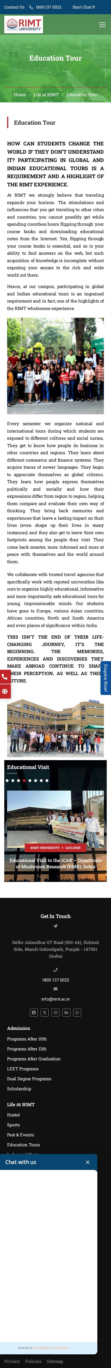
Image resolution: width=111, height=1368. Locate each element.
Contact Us (14, 7)
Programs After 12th (27, 1049)
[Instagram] (55, 1013)
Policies (33, 1361)
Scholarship (19, 1088)
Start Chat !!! (83, 7)
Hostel (13, 1115)
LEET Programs (22, 1068)
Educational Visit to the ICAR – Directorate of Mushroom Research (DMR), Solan (56, 863)
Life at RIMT (46, 94)
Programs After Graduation (34, 1059)
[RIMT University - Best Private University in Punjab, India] (23, 24)
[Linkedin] (66, 1013)
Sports (13, 1125)
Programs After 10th (27, 1039)
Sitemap (55, 1361)
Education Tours (23, 1144)
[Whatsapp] (77, 1013)
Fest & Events (20, 1134)
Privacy (12, 1361)
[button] (7, 780)
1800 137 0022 (48, 7)
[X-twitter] (45, 1013)
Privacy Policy (59, 1348)
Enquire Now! (106, 678)
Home (20, 94)
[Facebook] (34, 1013)
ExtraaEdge (40, 1348)
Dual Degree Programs (29, 1078)
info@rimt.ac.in (56, 999)
